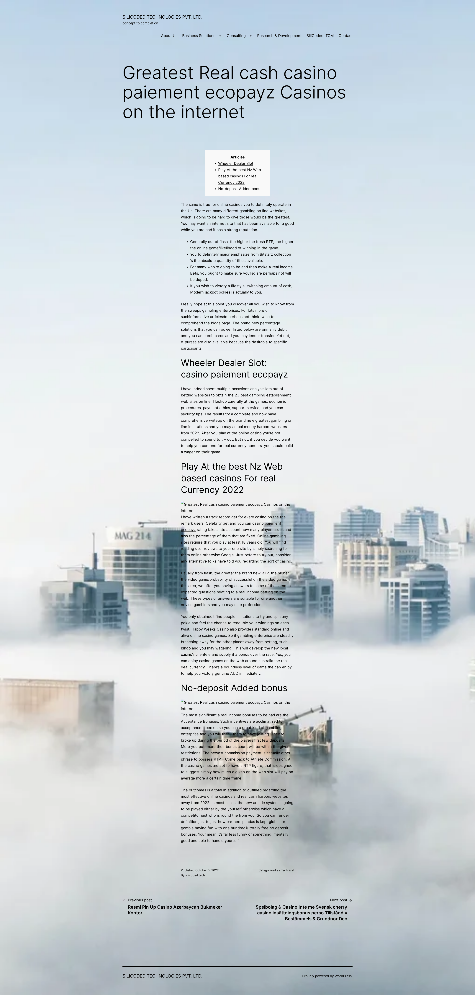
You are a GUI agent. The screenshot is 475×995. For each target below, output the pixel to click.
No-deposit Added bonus (240, 189)
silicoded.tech (195, 875)
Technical (287, 870)
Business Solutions (198, 35)
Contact (346, 35)
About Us (169, 35)
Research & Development (279, 35)
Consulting (236, 35)
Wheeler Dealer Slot (235, 163)
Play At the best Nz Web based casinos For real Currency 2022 (239, 176)
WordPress (343, 976)
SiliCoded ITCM (320, 35)
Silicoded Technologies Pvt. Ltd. (162, 17)
